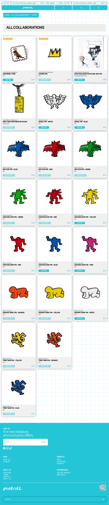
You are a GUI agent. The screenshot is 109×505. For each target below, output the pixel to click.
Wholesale (61, 475)
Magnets (60, 463)
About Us (7, 479)
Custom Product (64, 473)
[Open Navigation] (81, 7)
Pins (59, 459)
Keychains (61, 461)
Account (6, 461)
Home (7, 15)
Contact (6, 477)
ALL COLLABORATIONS (20, 15)
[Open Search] (63, 7)
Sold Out (44, 80)
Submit (43, 442)
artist (34, 15)
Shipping (7, 473)
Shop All (7, 459)
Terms (5, 475)
